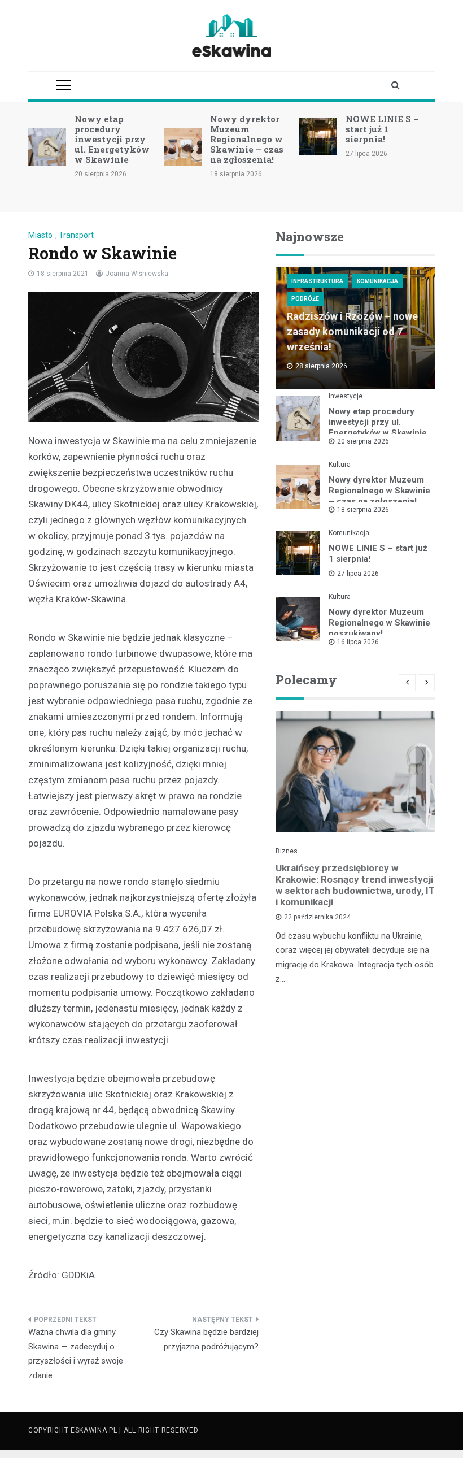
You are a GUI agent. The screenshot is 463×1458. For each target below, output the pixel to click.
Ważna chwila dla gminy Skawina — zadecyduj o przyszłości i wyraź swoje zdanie (75, 1354)
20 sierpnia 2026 (363, 441)
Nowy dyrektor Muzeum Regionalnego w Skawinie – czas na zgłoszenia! (246, 139)
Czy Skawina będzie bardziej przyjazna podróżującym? (206, 1339)
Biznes (287, 851)
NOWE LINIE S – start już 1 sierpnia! (382, 129)
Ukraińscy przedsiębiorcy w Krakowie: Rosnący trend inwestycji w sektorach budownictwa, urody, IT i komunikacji (355, 885)
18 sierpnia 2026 (363, 510)
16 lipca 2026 (358, 642)
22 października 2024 (317, 917)
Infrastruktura (317, 281)
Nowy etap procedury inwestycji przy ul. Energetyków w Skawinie (112, 139)
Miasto (40, 235)
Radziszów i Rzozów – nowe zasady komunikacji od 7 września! (352, 331)
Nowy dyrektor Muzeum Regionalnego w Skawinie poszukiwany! (379, 623)
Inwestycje (345, 396)
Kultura (340, 464)
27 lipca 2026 (358, 574)
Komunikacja (377, 281)
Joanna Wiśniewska (137, 273)
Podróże (305, 299)
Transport (76, 235)
